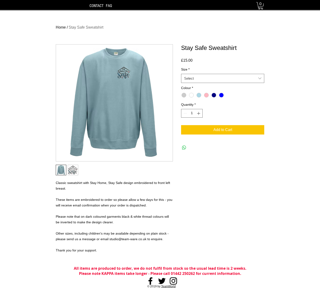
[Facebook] (150, 281)
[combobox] (222, 78)
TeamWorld (168, 286)
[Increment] (199, 113)
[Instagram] (173, 281)
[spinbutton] (192, 113)
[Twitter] (162, 281)
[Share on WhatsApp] (184, 147)
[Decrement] (185, 113)
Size (185, 69)
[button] (260, 5)
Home (61, 27)
